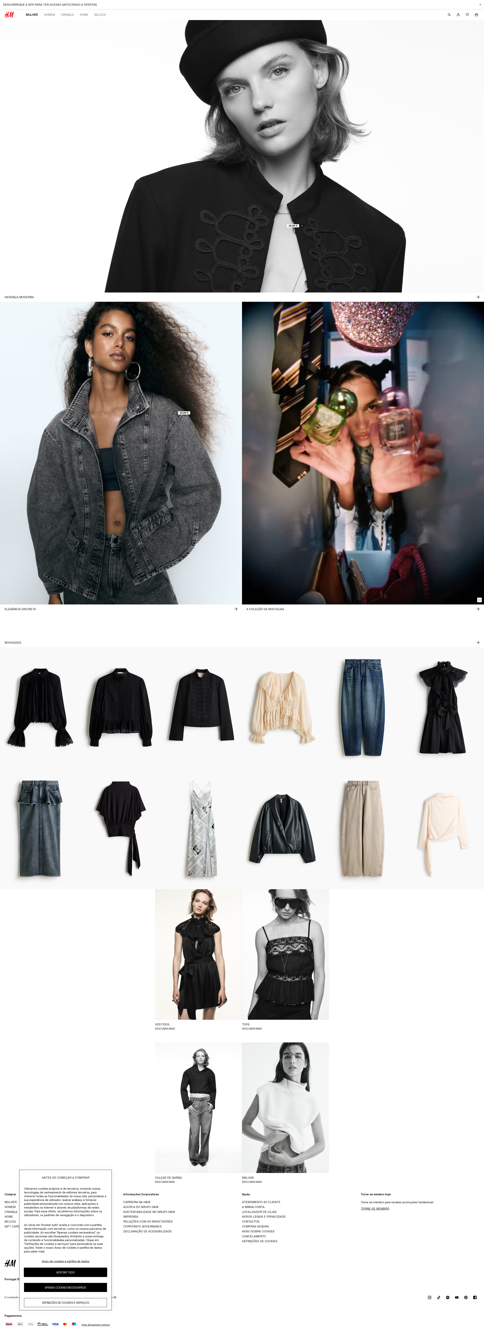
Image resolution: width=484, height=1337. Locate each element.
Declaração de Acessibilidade (147, 1231)
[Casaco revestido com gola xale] (282, 828)
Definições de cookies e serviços (65, 1302)
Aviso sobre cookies (258, 1231)
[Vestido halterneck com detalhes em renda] (443, 707)
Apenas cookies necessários (65, 1287)
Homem (49, 14)
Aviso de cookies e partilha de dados (65, 1261)
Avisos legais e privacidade (264, 1216)
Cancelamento (254, 1236)
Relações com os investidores (148, 1221)
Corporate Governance (142, 1226)
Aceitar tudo (65, 1272)
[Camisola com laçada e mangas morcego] (121, 828)
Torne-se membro (375, 1208)
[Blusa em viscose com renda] (40, 707)
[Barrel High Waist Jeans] (363, 828)
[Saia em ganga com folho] (40, 828)
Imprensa (130, 1216)
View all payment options (95, 1324)
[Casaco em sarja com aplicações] (201, 707)
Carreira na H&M (136, 1202)
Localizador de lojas (259, 1211)
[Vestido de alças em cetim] (201, 828)
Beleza (100, 14)
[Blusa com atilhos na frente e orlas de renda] (282, 707)
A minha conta (253, 1207)
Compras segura (255, 1226)
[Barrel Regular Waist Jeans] (363, 707)
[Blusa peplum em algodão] (121, 707)
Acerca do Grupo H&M (140, 1207)
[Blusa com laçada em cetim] (443, 828)
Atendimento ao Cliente (261, 1202)
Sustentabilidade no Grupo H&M (149, 1211)
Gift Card (12, 1226)
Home (84, 14)
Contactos (250, 1221)
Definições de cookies (259, 1241)
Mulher (32, 14)
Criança (67, 14)
